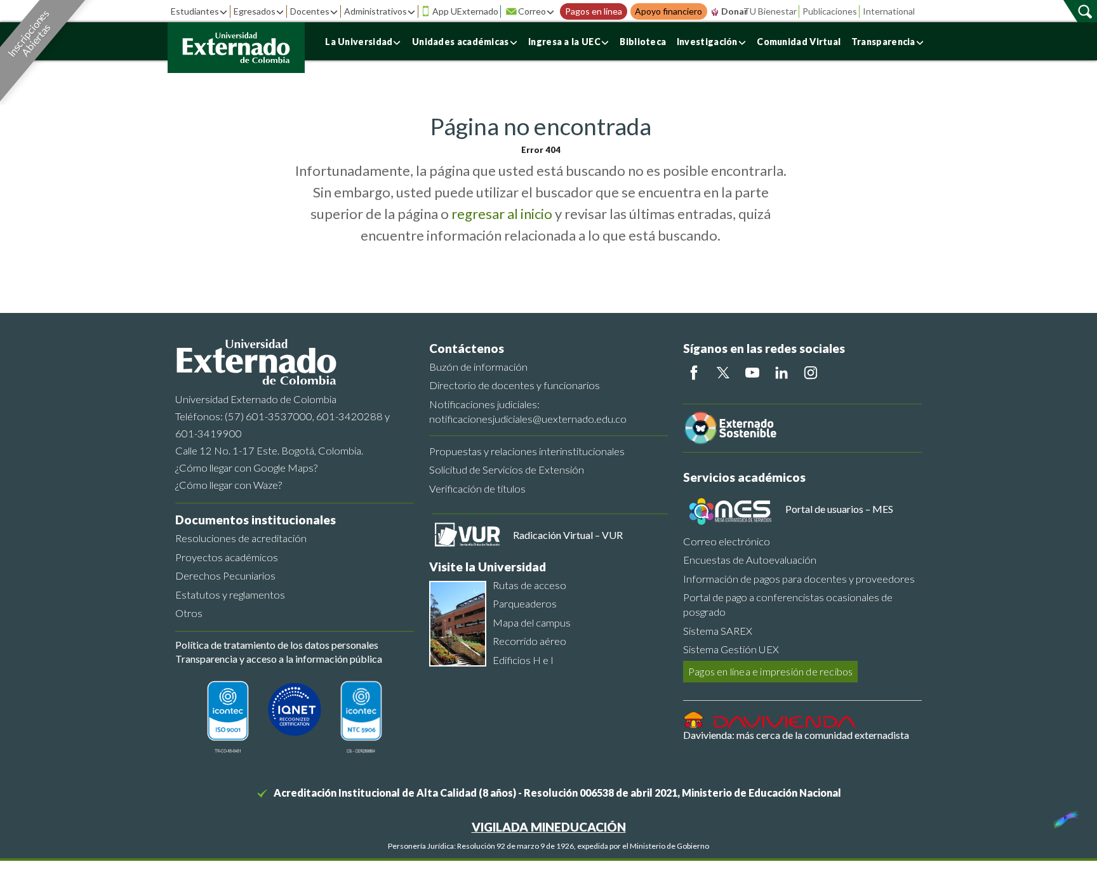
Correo (532, 11)
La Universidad (358, 41)
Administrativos (375, 11)
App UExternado (465, 11)
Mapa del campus (532, 622)
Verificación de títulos (477, 488)
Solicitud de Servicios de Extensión (506, 469)
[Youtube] (752, 372)
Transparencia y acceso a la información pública (278, 659)
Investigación (707, 41)
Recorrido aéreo (529, 641)
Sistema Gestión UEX (731, 649)
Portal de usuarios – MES (839, 509)
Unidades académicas (460, 41)
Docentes (309, 11)
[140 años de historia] (1064, 816)
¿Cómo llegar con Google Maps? (246, 467)
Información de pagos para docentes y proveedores (799, 579)
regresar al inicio (501, 213)
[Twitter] (723, 372)
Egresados (255, 11)
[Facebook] (694, 372)
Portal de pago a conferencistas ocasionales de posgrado (788, 604)
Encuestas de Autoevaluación (749, 560)
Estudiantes (195, 11)
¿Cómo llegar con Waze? (228, 485)
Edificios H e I (523, 660)
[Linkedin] (781, 372)
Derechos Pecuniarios (225, 575)
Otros (189, 613)
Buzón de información (478, 367)
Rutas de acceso (529, 585)
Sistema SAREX (717, 631)
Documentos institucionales (255, 519)
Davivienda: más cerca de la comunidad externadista (796, 735)
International (889, 11)
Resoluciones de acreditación (241, 538)
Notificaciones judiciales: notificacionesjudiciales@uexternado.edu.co (528, 411)
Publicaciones (829, 11)
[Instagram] (810, 372)
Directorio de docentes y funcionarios (514, 385)
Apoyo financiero (668, 11)
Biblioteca (643, 41)
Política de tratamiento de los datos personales (276, 645)
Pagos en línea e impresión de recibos (770, 671)
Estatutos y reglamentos (230, 594)
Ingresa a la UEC (564, 41)
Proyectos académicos (226, 557)
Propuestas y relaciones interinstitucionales (527, 451)
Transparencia (883, 41)
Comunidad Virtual (799, 41)
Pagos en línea (593, 11)
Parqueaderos (525, 603)
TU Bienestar (770, 11)
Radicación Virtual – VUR (568, 535)
